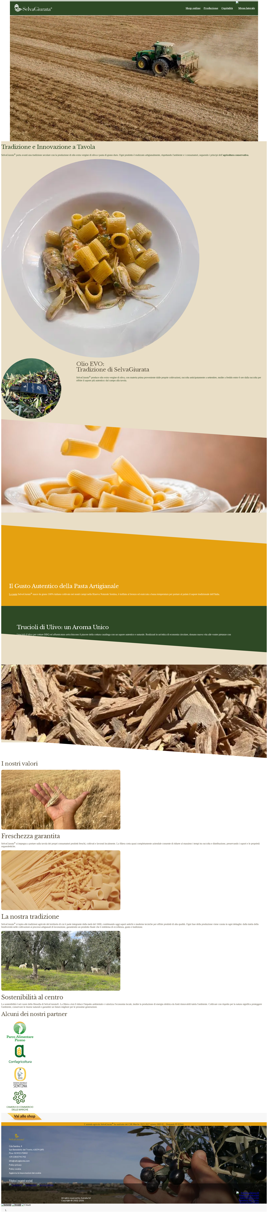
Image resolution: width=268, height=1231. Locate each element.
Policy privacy (15, 1165)
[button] (245, 8)
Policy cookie (15, 1169)
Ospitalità (227, 8)
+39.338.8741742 (17, 1157)
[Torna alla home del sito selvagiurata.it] (33, 8)
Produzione (211, 8)
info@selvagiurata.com (19, 1161)
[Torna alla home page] (23, 1137)
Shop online (193, 8)
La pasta (13, 594)
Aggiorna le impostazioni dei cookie (25, 1173)
